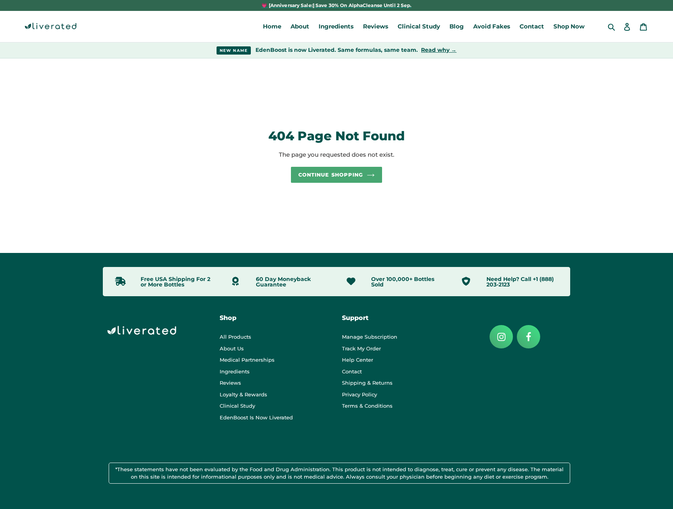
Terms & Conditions (367, 406)
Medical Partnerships (247, 360)
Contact (352, 371)
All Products (235, 337)
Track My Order (361, 348)
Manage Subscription (369, 337)
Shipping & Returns (367, 383)
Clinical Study (237, 406)
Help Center (357, 360)
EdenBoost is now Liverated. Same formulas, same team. (338, 49)
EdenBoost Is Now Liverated (256, 417)
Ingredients (235, 371)
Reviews (230, 383)
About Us (232, 348)
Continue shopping (330, 174)
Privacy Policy (359, 394)
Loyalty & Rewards (243, 394)
